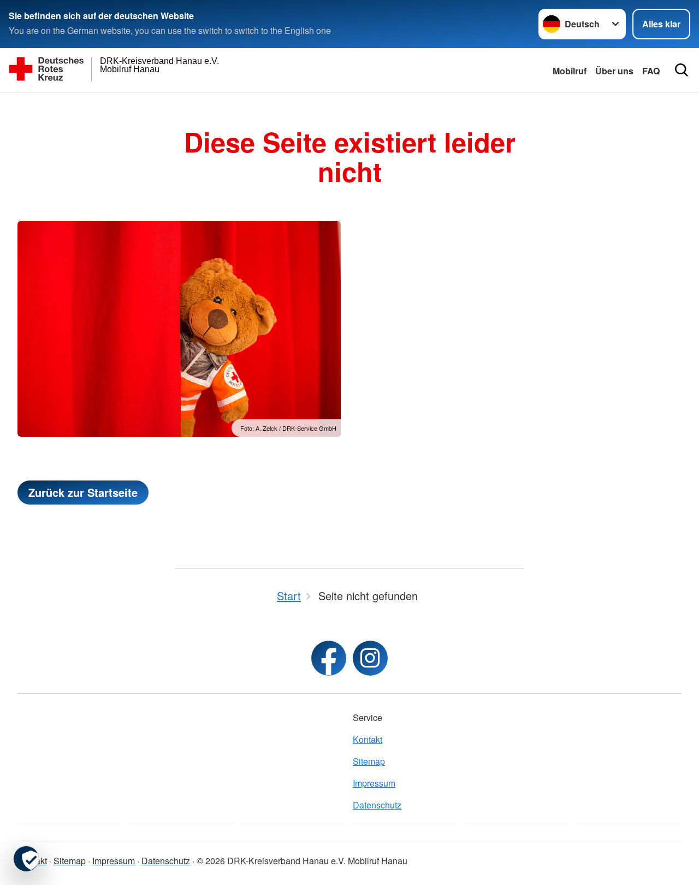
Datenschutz (377, 805)
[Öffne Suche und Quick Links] (681, 70)
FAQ (651, 71)
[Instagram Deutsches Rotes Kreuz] (370, 658)
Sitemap (369, 761)
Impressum (374, 783)
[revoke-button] (26, 859)
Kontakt (367, 739)
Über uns (614, 71)
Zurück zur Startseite (83, 492)
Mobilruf (570, 71)
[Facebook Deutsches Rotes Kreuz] (328, 658)
